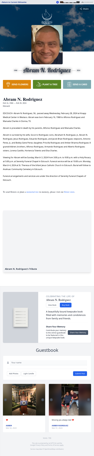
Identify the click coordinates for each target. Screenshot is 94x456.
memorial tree (32, 191)
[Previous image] (5, 399)
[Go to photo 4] (71, 414)
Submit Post (80, 373)
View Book (52, 305)
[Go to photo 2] (24, 414)
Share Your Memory (78, 332)
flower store (69, 191)
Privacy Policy (40, 445)
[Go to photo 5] (72, 414)
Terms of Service (53, 445)
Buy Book (65, 305)
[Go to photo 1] (23, 414)
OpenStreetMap (49, 449)
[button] (24, 400)
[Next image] (42, 399)
